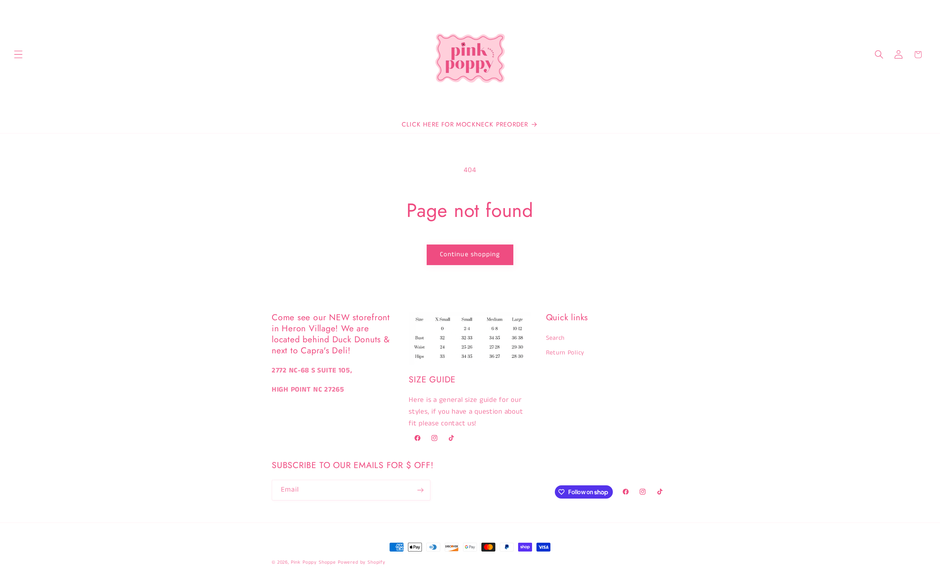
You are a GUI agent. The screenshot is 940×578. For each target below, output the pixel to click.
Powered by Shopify (362, 562)
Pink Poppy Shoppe (313, 562)
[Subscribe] (420, 490)
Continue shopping (470, 254)
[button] (18, 54)
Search (555, 338)
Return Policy (565, 353)
